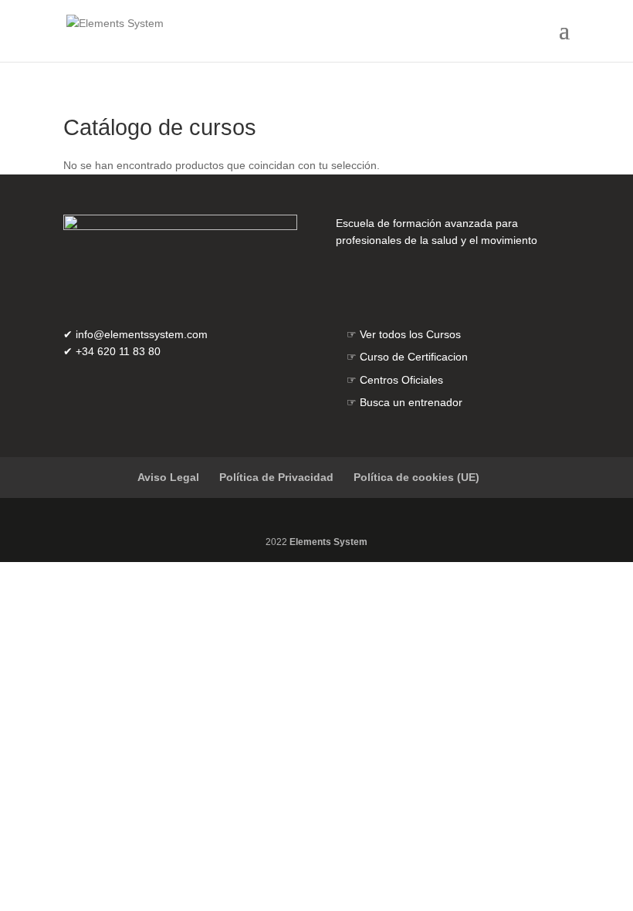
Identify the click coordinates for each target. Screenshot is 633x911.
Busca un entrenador (411, 402)
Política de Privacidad (276, 477)
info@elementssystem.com (142, 334)
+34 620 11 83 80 (118, 351)
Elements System (328, 542)
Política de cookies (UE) (416, 477)
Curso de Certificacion (414, 357)
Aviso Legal (168, 477)
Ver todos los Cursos (410, 334)
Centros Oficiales (401, 380)
